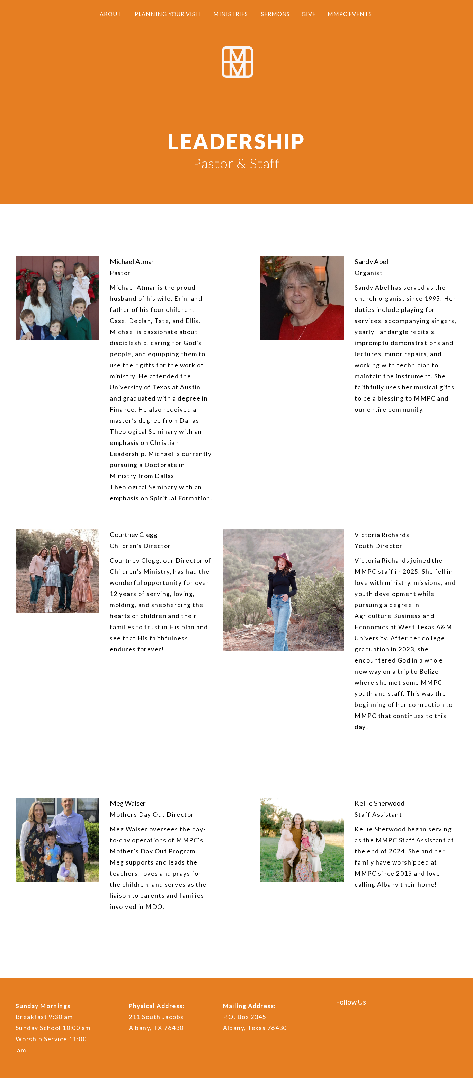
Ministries (231, 13)
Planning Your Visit (168, 13)
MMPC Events (350, 13)
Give (309, 13)
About (111, 13)
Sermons (275, 13)
